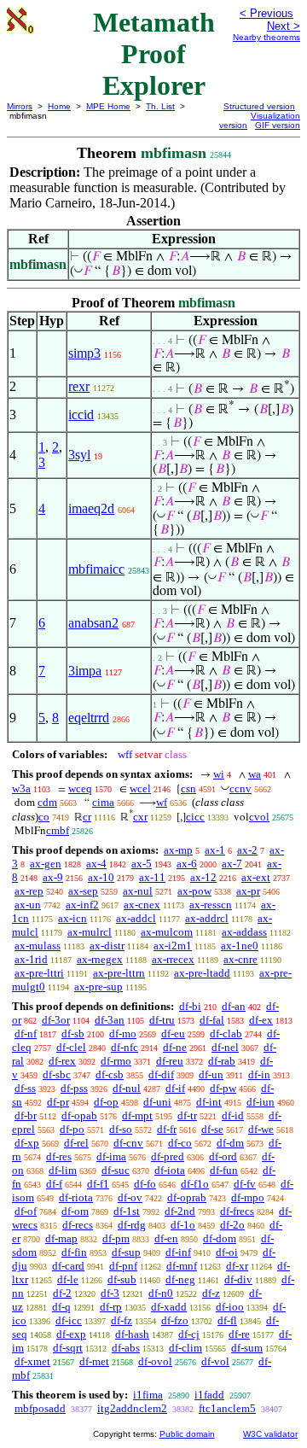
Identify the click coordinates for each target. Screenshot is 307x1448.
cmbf (57, 830)
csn (188, 788)
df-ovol (155, 1361)
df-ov (130, 1197)
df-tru (162, 1019)
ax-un (27, 904)
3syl (79, 454)
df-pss (74, 1088)
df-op (106, 1101)
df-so (120, 1129)
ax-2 (247, 850)
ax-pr (248, 891)
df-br (25, 1115)
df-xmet (32, 1361)
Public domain (187, 1434)
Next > (283, 26)
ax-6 (187, 863)
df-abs (126, 1347)
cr (87, 816)
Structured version (259, 106)
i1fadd (209, 1394)
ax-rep (28, 891)
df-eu (173, 1033)
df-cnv (128, 1142)
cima (103, 802)
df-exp (71, 1334)
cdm (47, 802)
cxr (140, 816)
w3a (21, 788)
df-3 (110, 1293)
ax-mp (178, 850)
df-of (25, 1211)
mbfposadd (40, 1408)
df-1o (183, 1224)
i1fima (148, 1394)
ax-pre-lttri (39, 972)
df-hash (132, 1334)
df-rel (76, 1142)
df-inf (178, 1252)
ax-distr (107, 945)
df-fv (245, 1183)
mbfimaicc (96, 569)
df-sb (72, 1033)
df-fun (224, 1170)
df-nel (225, 1047)
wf (161, 802)
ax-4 (96, 863)
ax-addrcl (207, 918)
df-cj (189, 1334)
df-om (75, 1211)
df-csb (110, 1074)
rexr (79, 386)
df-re (239, 1334)
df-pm (116, 1238)
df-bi (190, 1006)
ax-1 (215, 850)
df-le (67, 1279)
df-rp (111, 1306)
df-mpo (247, 1197)
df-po (72, 1129)
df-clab (226, 1033)
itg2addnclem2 (132, 1408)
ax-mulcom (167, 931)
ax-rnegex (100, 959)
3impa (84, 670)
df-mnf (181, 1265)
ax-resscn (210, 904)
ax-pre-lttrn (119, 972)
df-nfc (124, 1047)
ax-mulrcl (89, 931)
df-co (180, 1142)
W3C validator (270, 1434)
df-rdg (132, 1224)
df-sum (247, 1347)
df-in (259, 1074)
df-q (61, 1306)
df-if (175, 1088)
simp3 (84, 353)
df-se (212, 1129)
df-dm (230, 1142)
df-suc (115, 1170)
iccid (81, 414)
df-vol (215, 1361)
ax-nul (138, 891)
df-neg (180, 1279)
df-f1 (98, 1183)
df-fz (121, 1320)
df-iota (169, 1170)
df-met (94, 1361)
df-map (61, 1238)
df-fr (167, 1129)
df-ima (111, 1156)
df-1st (126, 1211)
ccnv (240, 788)
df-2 (62, 1293)
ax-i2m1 (173, 945)
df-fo (145, 1183)
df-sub (121, 1279)
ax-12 (203, 877)
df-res (59, 1156)
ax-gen (45, 863)
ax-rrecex (173, 959)
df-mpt (137, 1115)
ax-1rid (31, 959)
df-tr (187, 1115)
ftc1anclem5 (227, 1408)
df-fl (227, 1320)
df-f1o (195, 1183)
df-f (54, 1183)
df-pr (58, 1101)
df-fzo (174, 1320)
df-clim (185, 1347)
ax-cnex (142, 904)
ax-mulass (37, 945)
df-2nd (180, 1211)
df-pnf (123, 1265)
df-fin (74, 1252)
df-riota (76, 1197)
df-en (166, 1238)
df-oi (227, 1252)
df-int (209, 1101)
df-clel (71, 1047)
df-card (68, 1265)
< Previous (266, 13)
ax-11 (152, 877)
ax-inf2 (82, 904)
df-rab (221, 1060)
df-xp (26, 1142)
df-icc (68, 1320)
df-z (211, 1293)
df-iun (260, 1101)
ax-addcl (136, 918)
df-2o (232, 1224)
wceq (80, 788)
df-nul (127, 1088)
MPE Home (108, 106)
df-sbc (57, 1074)
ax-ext (255, 877)
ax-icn (72, 918)
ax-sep (83, 891)
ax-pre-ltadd (202, 972)
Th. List (160, 106)
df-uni (157, 1101)
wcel (140, 788)
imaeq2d (91, 508)
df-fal (212, 1019)
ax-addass (244, 931)
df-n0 (160, 1293)
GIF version (277, 125)
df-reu (169, 1060)
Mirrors (19, 106)
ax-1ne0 (239, 945)
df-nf (25, 1033)
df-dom (219, 1238)
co (43, 816)
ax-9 (53, 877)
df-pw (223, 1088)
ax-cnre (240, 959)
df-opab (79, 1115)
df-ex (261, 1019)
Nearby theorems (266, 37)
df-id (233, 1115)
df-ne (175, 1047)
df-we (261, 1129)
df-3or (56, 1019)
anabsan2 (93, 623)
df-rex (62, 1060)
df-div (238, 1279)
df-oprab (186, 1197)
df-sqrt (68, 1347)
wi (218, 774)
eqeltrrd (88, 717)
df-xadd (169, 1306)
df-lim (63, 1170)
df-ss (25, 1088)
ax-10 (101, 877)
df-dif (161, 1074)
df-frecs (237, 1211)
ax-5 (141, 863)
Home (59, 106)
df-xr (237, 1265)
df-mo (122, 1033)
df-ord (223, 1156)
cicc (195, 816)
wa (254, 774)
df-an (234, 1006)
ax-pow (194, 891)
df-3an (110, 1019)
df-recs (77, 1224)
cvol (259, 816)
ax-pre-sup (98, 986)
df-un (211, 1074)
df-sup (126, 1252)
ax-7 (232, 863)
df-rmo (116, 1060)
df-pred (167, 1156)
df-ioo (230, 1306)
